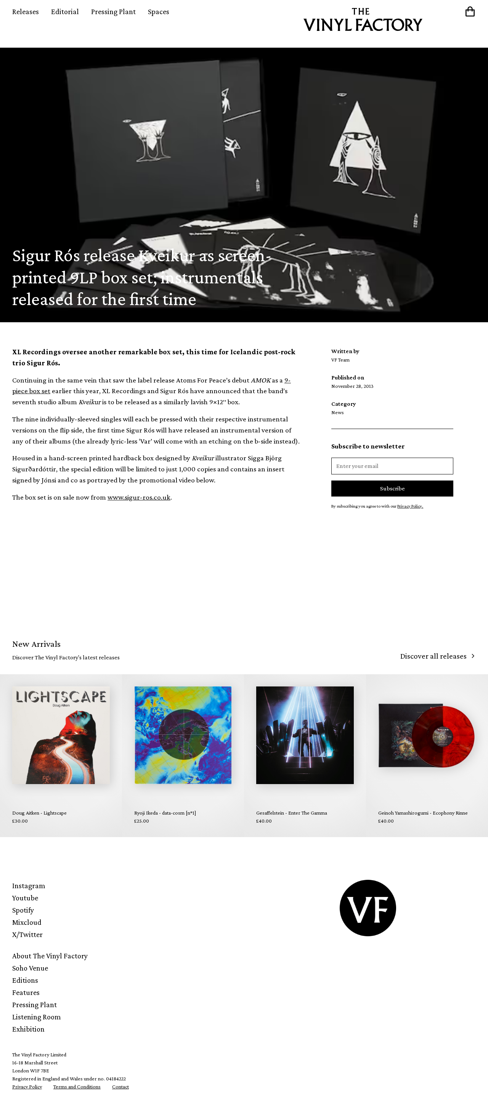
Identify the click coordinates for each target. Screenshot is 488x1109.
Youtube (25, 898)
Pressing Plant (113, 11)
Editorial (65, 11)
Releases (25, 11)
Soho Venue (30, 968)
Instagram (28, 885)
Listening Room (36, 1017)
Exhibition (28, 1029)
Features (26, 992)
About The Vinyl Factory (50, 955)
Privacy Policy (27, 1086)
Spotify (23, 910)
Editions (25, 980)
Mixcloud (27, 922)
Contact (120, 1086)
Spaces (158, 11)
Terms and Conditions (77, 1086)
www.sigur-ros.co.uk (139, 497)
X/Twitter (27, 934)
